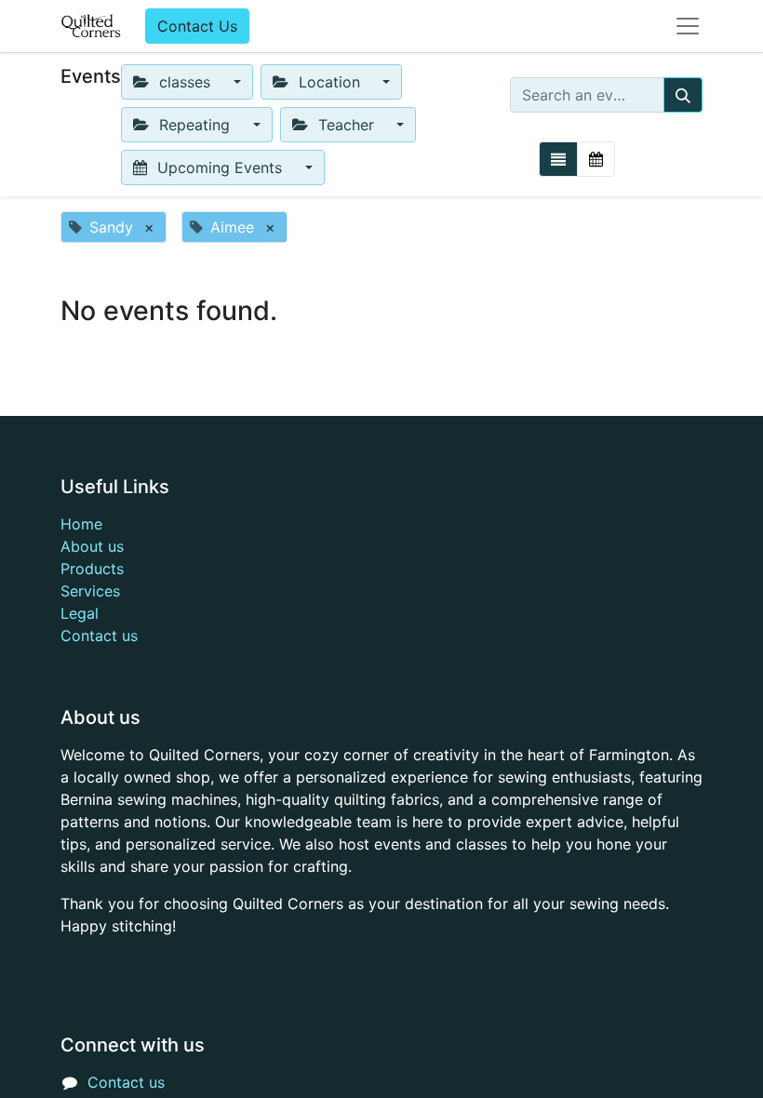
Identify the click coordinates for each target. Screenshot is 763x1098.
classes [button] (184, 82)
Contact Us (197, 26)
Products (92, 568)
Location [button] (329, 82)
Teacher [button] (346, 124)
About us (92, 546)
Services (90, 591)
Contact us (99, 635)
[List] (558, 159)
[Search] (683, 95)
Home (81, 524)
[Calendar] (596, 159)
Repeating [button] (194, 124)
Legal (79, 613)
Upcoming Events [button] (220, 167)
